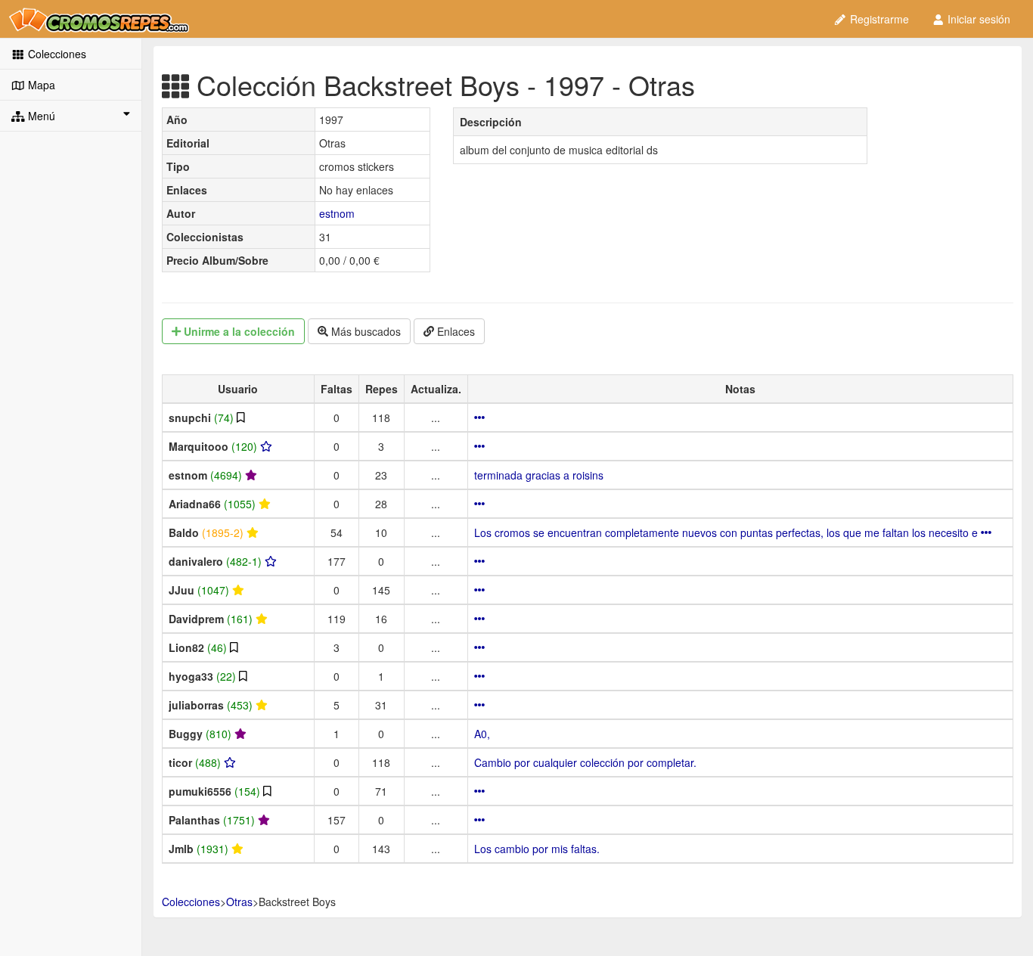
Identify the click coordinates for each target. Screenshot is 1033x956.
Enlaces (454, 331)
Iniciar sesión (977, 18)
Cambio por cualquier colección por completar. (585, 762)
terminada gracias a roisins (538, 475)
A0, (482, 733)
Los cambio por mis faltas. (537, 848)
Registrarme (878, 18)
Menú (40, 115)
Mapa (40, 84)
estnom (337, 213)
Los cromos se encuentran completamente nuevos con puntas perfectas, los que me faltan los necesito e (727, 532)
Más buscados (364, 331)
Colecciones (55, 53)
